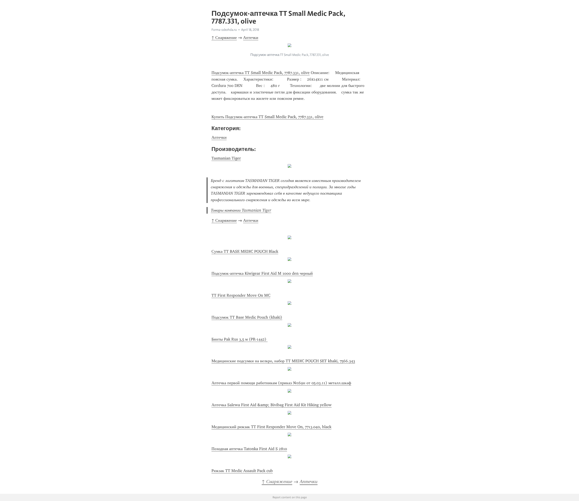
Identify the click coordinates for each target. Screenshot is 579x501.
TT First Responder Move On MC (240, 295)
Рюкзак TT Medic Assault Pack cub (242, 470)
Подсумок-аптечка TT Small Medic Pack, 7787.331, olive (260, 72)
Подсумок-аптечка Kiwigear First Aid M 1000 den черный (262, 273)
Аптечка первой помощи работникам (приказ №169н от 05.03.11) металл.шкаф (281, 382)
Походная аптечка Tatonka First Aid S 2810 (249, 448)
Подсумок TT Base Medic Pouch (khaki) (246, 317)
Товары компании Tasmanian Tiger (241, 210)
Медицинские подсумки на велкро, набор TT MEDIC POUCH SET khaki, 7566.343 (283, 360)
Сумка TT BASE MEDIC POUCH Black (244, 251)
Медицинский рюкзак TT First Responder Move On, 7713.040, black (271, 426)
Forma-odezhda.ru (224, 30)
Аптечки (250, 37)
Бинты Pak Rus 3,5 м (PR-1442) (239, 339)
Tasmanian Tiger (226, 158)
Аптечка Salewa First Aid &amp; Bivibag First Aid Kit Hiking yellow (271, 404)
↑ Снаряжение (224, 37)
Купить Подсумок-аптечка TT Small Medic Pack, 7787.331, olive (267, 116)
